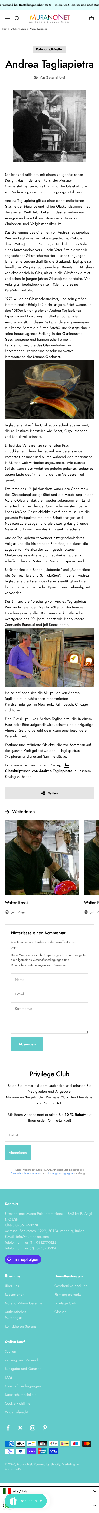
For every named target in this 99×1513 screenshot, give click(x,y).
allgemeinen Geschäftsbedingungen (39, 960)
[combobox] (49, 1491)
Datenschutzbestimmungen (28, 965)
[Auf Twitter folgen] (20, 1428)
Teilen (53, 793)
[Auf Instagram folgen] (32, 1428)
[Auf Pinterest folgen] (45, 1428)
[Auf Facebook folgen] (8, 1428)
